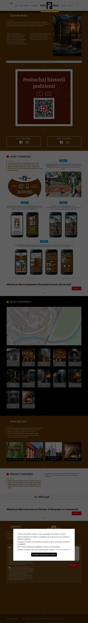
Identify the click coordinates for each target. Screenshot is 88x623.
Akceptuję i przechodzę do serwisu (44, 554)
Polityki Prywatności (63, 549)
